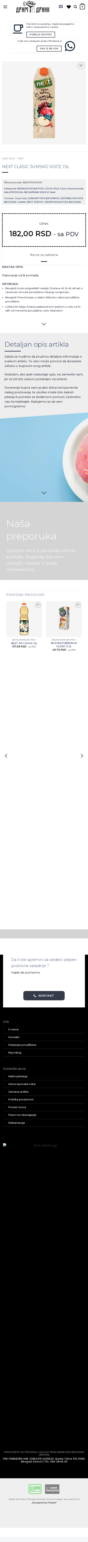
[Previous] (6, 764)
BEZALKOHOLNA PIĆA (30, 188)
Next (21, 158)
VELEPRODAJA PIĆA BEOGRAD (62, 202)
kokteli (22, 202)
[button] (5, 6)
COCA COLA (8, 158)
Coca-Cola (21, 198)
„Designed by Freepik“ (44, 1502)
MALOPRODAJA (13, 192)
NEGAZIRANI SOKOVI (36, 192)
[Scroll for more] (44, 324)
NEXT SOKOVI (35, 202)
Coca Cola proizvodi (71, 188)
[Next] (81, 764)
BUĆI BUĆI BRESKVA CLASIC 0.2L (64, 645)
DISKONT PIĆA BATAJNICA (43, 198)
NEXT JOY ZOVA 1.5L (24, 643)
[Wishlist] (69, 6)
